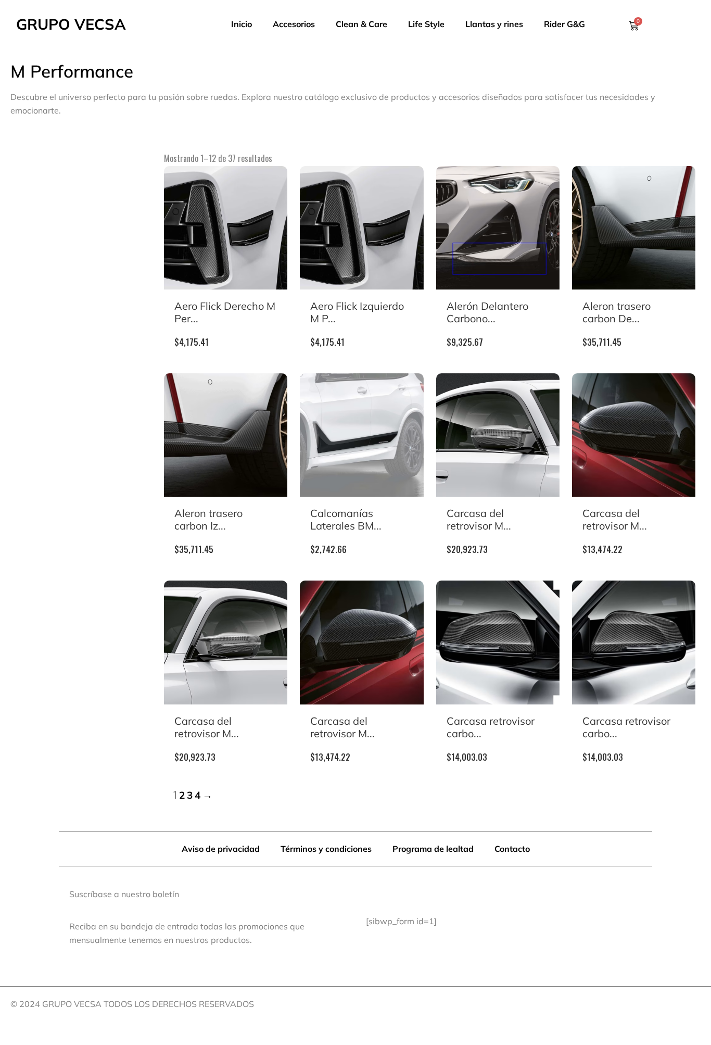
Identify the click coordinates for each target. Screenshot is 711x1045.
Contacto (512, 848)
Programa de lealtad (433, 848)
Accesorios (294, 24)
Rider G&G (564, 24)
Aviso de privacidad (221, 848)
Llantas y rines (494, 24)
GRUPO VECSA (71, 24)
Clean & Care (361, 24)
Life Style (426, 24)
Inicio (241, 24)
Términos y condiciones (326, 848)
